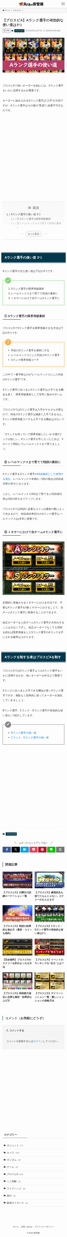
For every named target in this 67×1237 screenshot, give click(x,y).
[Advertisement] (33, 157)
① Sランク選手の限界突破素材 (34, 219)
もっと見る (33, 233)
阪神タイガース (17, 1203)
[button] (7, 849)
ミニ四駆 (13, 1181)
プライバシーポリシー (44, 1227)
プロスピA (19, 31)
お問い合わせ (27, 1227)
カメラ (13, 1152)
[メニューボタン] (63, 4)
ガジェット (15, 1145)
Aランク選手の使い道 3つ (26, 214)
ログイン (38, 1041)
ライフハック (16, 1188)
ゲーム (12, 1167)
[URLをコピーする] (60, 849)
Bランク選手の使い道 (23, 732)
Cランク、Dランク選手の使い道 (30, 737)
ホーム (16, 1227)
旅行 (11, 1195)
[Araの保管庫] (33, 4)
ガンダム (13, 1160)
